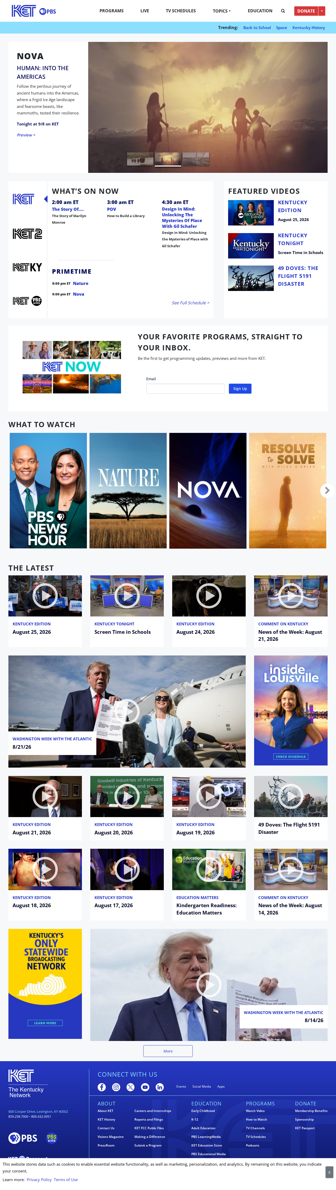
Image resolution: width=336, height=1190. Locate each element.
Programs (111, 11)
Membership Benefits (311, 1111)
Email (151, 378)
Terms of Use (66, 1179)
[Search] (283, 11)
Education (260, 11)
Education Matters (197, 897)
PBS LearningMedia (206, 1137)
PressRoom (106, 1145)
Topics (220, 11)
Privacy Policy (39, 1179)
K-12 (194, 1119)
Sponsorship (304, 1119)
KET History (106, 1119)
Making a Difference (149, 1137)
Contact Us (106, 1128)
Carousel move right (327, 490)
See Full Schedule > (190, 303)
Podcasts (252, 1145)
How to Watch (256, 1119)
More (168, 1051)
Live (144, 11)
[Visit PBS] (47, 11)
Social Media (201, 1086)
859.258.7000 (18, 1116)
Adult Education (203, 1128)
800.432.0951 (41, 1116)
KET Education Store (206, 1145)
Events (181, 1086)
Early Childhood (203, 1111)
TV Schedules (181, 11)
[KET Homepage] (24, 11)
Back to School (257, 27)
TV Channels (255, 1128)
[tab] (23, 199)
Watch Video (255, 1111)
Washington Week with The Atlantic (52, 738)
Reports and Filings (148, 1119)
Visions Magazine (111, 1137)
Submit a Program (147, 1145)
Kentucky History (308, 27)
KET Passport (305, 1128)
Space (281, 27)
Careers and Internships (152, 1111)
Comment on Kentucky (283, 623)
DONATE (306, 11)
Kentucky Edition (32, 623)
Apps (221, 1086)
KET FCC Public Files (149, 1128)
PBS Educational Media (208, 1154)
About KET (105, 1111)
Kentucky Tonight (114, 623)
